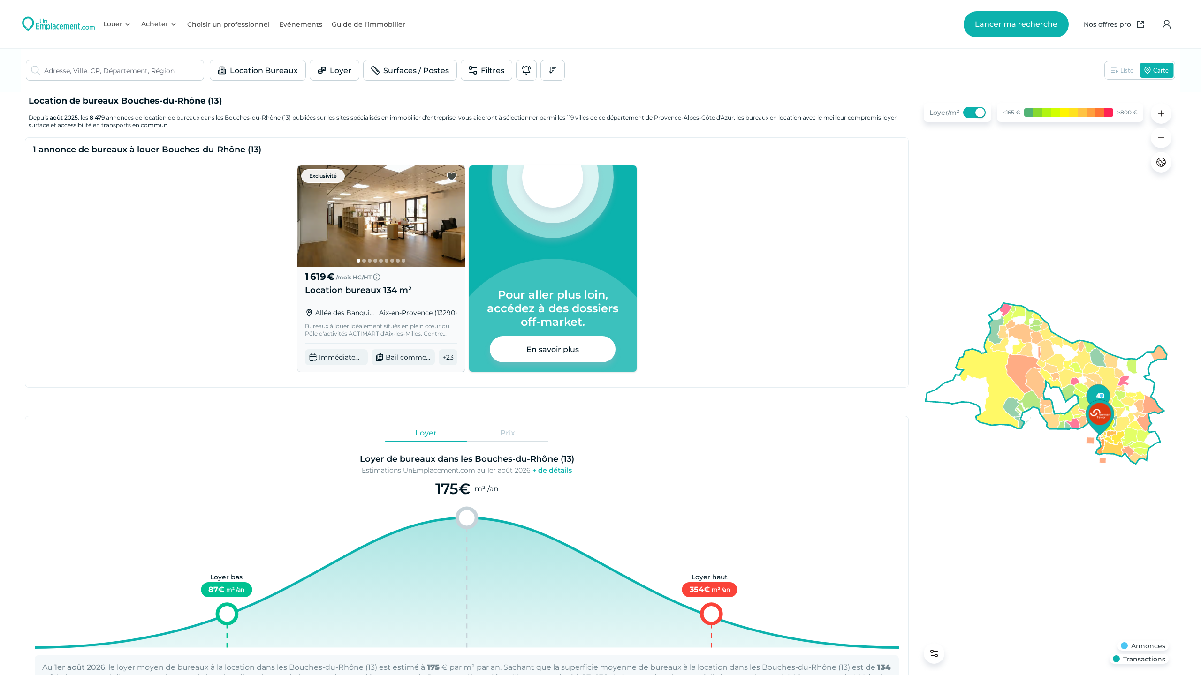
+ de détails (552, 470)
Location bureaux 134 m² (358, 290)
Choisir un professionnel (228, 24)
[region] (1046, 383)
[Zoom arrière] (1161, 138)
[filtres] (934, 653)
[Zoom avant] (1161, 113)
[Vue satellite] (1161, 162)
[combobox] (124, 70)
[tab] (426, 432)
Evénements (300, 24)
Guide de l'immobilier (368, 24)
